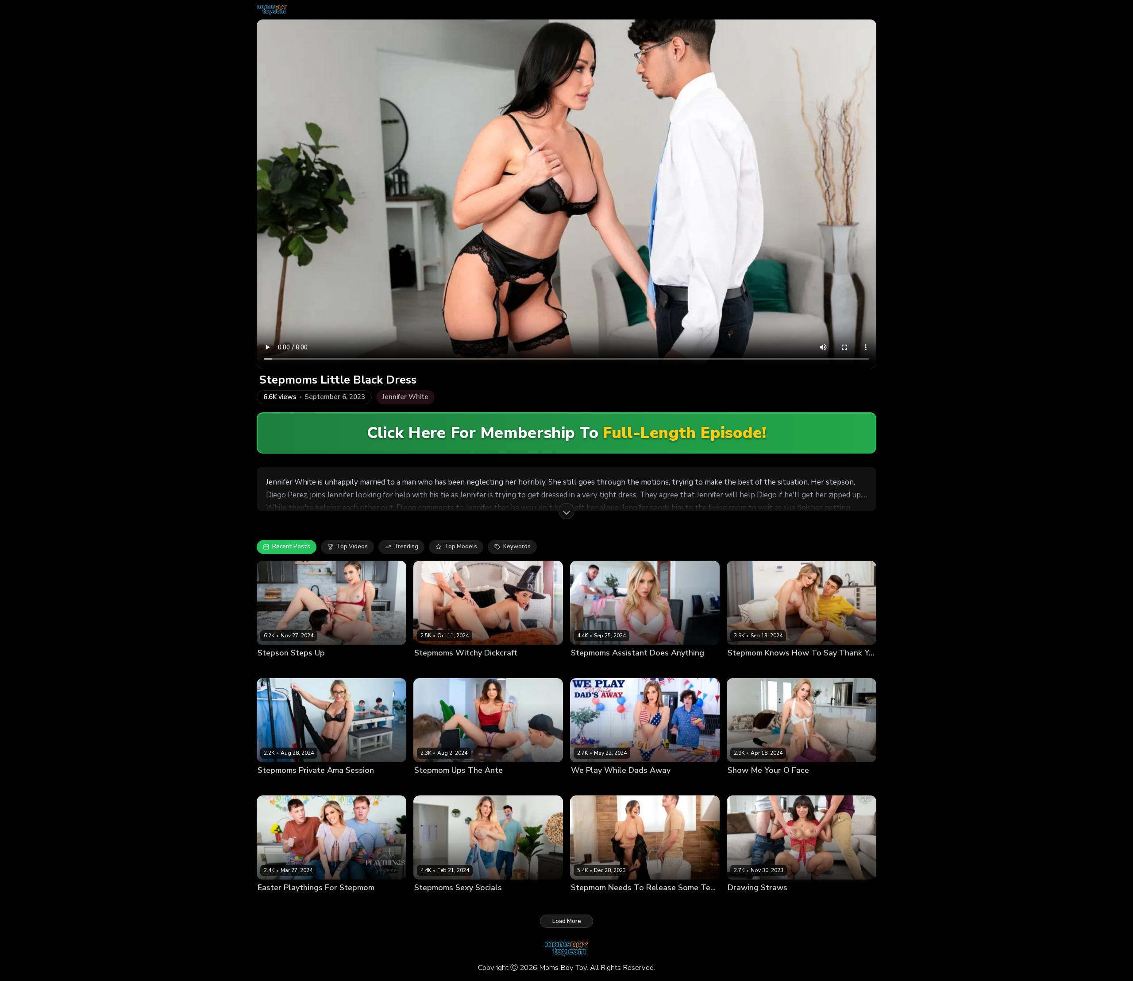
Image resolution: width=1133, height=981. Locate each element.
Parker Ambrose (481, 785)
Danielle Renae (592, 667)
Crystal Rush (745, 785)
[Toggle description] (566, 511)
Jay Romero (781, 903)
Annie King (586, 785)
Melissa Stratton (281, 667)
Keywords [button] (517, 547)
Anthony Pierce (318, 785)
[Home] (272, 9)
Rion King (344, 903)
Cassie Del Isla (435, 785)
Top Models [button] (460, 547)
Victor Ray (521, 785)
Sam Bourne (642, 903)
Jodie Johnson (623, 785)
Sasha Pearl (745, 903)
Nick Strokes (360, 785)
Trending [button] (406, 547)
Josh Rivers (456, 903)
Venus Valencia (436, 667)
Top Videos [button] (352, 547)
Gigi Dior (426, 903)
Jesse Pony (273, 903)
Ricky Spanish (326, 667)
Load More (566, 921)
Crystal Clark (276, 785)
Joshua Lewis (785, 785)
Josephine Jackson (596, 903)
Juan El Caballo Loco (490, 667)
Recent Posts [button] (291, 547)
